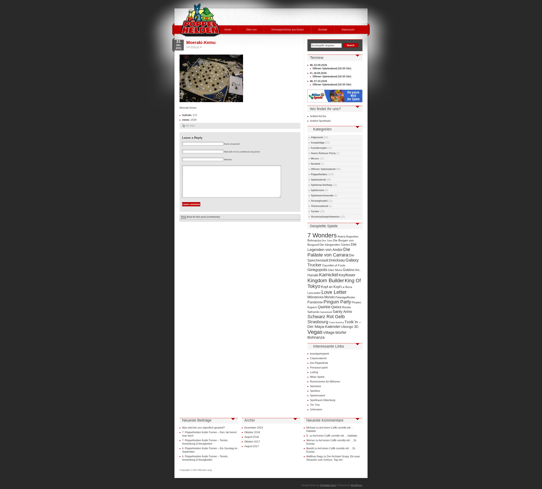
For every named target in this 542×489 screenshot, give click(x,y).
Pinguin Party (337, 301)
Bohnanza (314, 240)
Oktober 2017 (252, 441)
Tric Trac (315, 404)
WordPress (356, 485)
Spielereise (317, 190)
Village (329, 332)
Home (227, 29)
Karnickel (328, 274)
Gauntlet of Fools (333, 265)
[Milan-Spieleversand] (334, 101)
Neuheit (315, 163)
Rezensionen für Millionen (325, 381)
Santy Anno (342, 311)
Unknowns (316, 409)
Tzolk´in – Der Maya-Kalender (334, 324)
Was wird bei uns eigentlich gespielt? (203, 427)
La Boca (346, 287)
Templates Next (328, 485)
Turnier (315, 211)
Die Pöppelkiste (319, 363)
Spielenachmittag (321, 185)
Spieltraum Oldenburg (322, 400)
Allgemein (317, 137)
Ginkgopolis (317, 269)
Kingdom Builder (325, 280)
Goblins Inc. (352, 270)
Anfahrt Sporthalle (320, 120)
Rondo (346, 307)
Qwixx (336, 307)
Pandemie (315, 302)
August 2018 (251, 437)
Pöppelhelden (319, 174)
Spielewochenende (322, 195)
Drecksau (337, 260)
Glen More (335, 270)
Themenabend (319, 206)
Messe (315, 158)
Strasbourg (317, 321)
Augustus (352, 236)
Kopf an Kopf (330, 287)
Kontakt (322, 29)
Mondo (329, 297)
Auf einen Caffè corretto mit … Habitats (335, 435)
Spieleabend (318, 179)
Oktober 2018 (252, 432)
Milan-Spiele (317, 376)
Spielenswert (317, 395)
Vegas (314, 332)
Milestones (315, 297)
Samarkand (326, 312)
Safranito (313, 312)
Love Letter (334, 292)
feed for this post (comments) (200, 216)
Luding (314, 372)
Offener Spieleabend (323, 169)
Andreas (195, 47)
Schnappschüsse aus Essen (287, 29)
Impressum (348, 29)
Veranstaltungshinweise (325, 216)
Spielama (315, 386)
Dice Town (327, 240)
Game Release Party (323, 153)
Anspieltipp (317, 142)
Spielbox (315, 390)
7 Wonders (322, 235)
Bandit (310, 448)
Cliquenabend (318, 358)
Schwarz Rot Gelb (326, 316)
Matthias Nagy (314, 456)
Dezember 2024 (253, 427)
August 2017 (251, 446)
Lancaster (314, 292)
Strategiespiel (319, 200)
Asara (341, 236)
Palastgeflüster (345, 297)
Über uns (251, 29)
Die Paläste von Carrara (328, 252)
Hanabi (312, 275)
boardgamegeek (319, 353)
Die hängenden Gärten (334, 244)
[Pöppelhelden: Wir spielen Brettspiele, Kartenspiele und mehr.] (200, 19)
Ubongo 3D (349, 327)
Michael (310, 427)
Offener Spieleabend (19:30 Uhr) (331, 68)
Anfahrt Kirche (318, 116)
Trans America (336, 322)
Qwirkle (324, 307)
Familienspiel (319, 148)
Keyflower (347, 275)
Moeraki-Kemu (201, 42)
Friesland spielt (319, 367)
